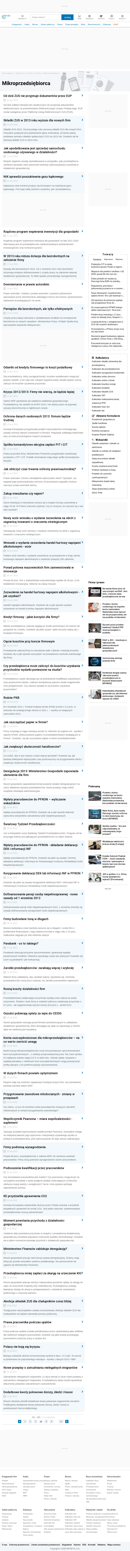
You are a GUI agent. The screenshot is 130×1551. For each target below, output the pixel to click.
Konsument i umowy (52, 1487)
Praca (46, 1493)
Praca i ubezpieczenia (74, 1487)
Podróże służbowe (93, 1523)
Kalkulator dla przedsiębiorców (106, 369)
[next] (66, 1421)
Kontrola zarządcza (100, 431)
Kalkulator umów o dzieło (103, 380)
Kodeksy (47, 1532)
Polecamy (94, 786)
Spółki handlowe (99, 423)
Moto (83, 24)
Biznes (35, 24)
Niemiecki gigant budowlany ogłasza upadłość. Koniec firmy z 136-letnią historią (107, 337)
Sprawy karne (49, 1484)
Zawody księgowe (9, 1493)
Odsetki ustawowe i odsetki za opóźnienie (105, 445)
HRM (25, 1496)
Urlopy (25, 1490)
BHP (25, 1493)
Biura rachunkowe (94, 1477)
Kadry (27, 24)
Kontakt (92, 1544)
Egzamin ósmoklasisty (32, 1532)
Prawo (59, 24)
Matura (26, 1529)
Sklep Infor (48, 1496)
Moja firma (20, 73)
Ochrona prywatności (19, 1544)
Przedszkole (28, 1514)
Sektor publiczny (47, 24)
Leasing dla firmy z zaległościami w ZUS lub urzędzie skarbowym (107, 323)
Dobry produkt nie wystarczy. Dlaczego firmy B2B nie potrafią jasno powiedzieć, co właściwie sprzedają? (105, 280)
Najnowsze (108, 259)
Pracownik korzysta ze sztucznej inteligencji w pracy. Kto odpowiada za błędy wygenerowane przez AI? (107, 344)
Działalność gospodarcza (103, 419)
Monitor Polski (49, 1517)
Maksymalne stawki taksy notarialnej (103, 483)
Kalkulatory (102, 357)
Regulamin (67, 1544)
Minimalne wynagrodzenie (96, 1517)
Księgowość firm (9, 1477)
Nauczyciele (28, 1520)
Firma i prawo (96, 582)
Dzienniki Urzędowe (52, 1520)
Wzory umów (112, 1523)
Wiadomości (112, 1481)
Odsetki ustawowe (93, 1526)
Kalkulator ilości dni (101, 407)
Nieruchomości (94, 24)
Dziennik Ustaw (50, 1514)
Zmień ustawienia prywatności (45, 1544)
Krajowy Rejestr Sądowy (103, 435)
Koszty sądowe (99, 427)
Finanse (110, 1487)
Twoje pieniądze (71, 24)
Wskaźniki (102, 439)
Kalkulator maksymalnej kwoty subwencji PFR (105, 401)
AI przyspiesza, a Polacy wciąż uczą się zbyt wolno (107, 330)
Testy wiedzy (28, 1535)
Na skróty (111, 1510)
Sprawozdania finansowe (96, 1499)
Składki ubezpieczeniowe (96, 1520)
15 (61, 1421)
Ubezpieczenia (29, 1487)
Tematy (30, 73)
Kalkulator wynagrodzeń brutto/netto (108, 373)
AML (88, 1502)
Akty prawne (49, 1510)
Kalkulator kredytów (101, 388)
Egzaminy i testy (29, 1523)
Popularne (97, 259)
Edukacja (107, 24)
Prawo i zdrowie (50, 1499)
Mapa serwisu (113, 1544)
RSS (84, 1544)
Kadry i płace (7, 1526)
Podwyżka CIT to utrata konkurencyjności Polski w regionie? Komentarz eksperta (107, 265)
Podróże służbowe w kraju (104, 470)
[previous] (19, 1421)
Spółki (67, 1484)
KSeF (115, 24)
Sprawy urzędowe (51, 1490)
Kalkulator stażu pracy (74, 1526)
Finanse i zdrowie (72, 1496)
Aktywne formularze (108, 415)
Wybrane (119, 259)
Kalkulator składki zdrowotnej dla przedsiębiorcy (107, 363)
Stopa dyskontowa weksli (103, 489)
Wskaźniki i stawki (94, 1510)
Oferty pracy (112, 1532)
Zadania (5, 1520)
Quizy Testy (97, 493)
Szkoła (25, 1517)
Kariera (77, 1544)
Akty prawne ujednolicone (54, 1529)
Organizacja (7, 1514)
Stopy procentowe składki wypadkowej (103, 460)
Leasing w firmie (71, 1493)
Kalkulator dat (98, 411)
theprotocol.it (112, 1529)
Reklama (101, 1544)
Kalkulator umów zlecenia (103, 376)
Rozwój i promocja (9, 1523)
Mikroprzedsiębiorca (51, 73)
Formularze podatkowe (116, 1526)
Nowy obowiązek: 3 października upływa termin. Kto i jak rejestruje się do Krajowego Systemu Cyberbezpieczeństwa (107, 294)
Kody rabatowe (113, 1520)
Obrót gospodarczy (9, 1487)
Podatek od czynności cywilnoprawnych (102, 476)
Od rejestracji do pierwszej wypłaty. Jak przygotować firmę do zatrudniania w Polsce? (107, 301)
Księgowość (17, 24)
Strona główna (8, 73)
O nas (4, 1544)
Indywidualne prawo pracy (33, 1481)
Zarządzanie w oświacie (32, 1526)
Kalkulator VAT (98, 395)
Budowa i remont (114, 1490)
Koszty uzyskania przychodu (105, 466)
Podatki (5, 1481)
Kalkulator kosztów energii (104, 384)
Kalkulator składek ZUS (102, 392)
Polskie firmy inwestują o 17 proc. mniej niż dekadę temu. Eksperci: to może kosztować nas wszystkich (107, 316)
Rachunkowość (8, 1484)
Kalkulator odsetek (72, 1523)
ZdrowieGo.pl (112, 1514)
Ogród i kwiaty (112, 1493)
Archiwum (111, 1517)
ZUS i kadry (6, 1490)
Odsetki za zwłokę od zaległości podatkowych (106, 453)
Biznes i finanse (71, 1481)
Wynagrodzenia (29, 1484)
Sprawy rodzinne (50, 1481)
